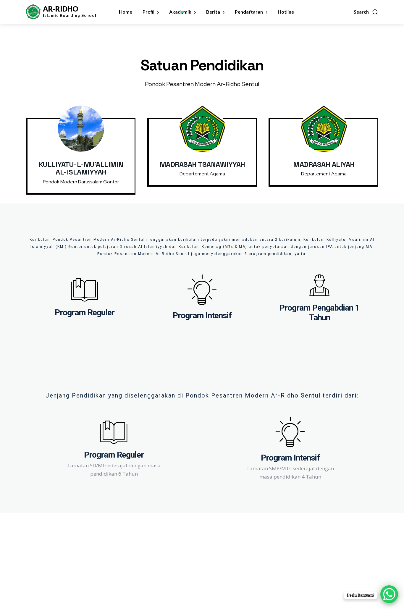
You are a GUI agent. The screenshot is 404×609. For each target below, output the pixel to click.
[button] (366, 12)
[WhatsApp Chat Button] (389, 594)
